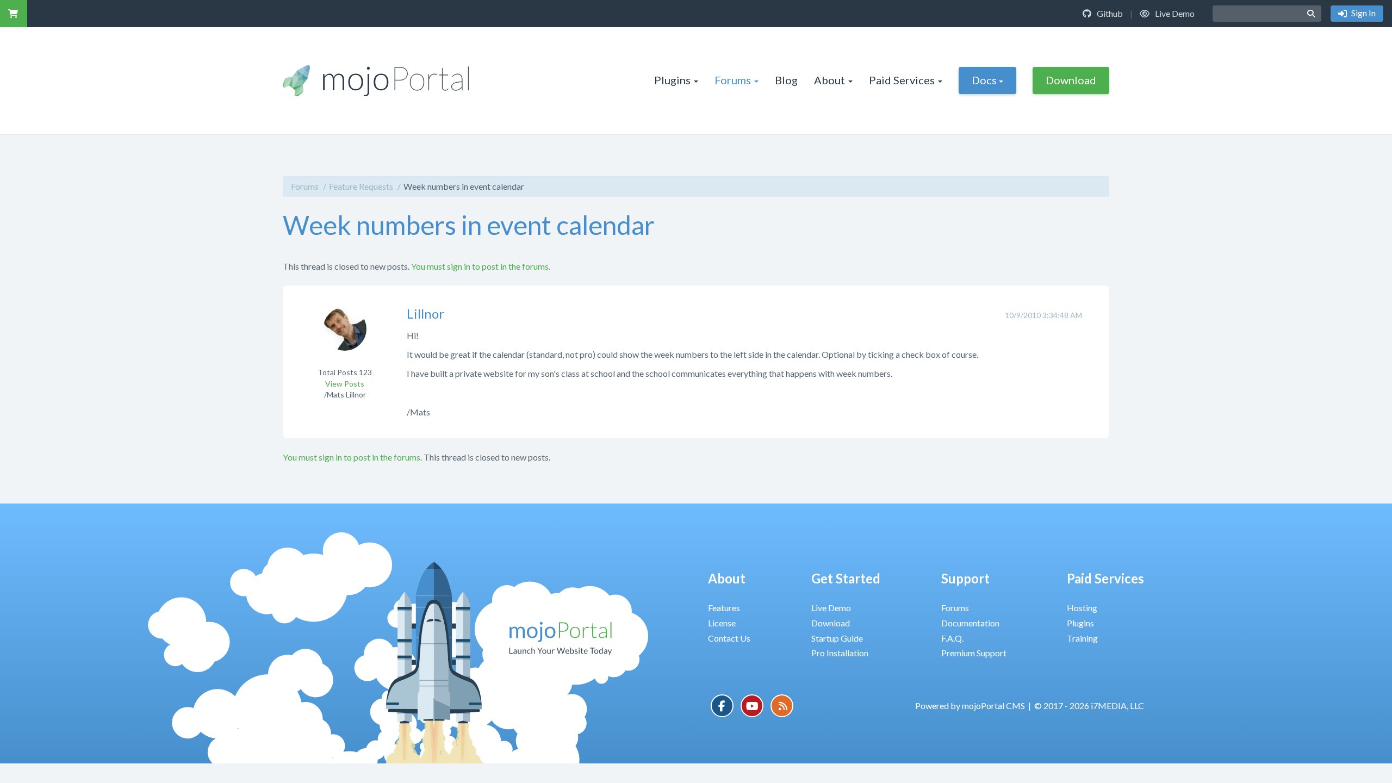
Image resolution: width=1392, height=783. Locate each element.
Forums (732, 79)
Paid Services (902, 79)
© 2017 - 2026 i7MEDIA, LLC (1089, 705)
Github (1109, 13)
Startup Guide (837, 638)
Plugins (672, 79)
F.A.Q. (952, 638)
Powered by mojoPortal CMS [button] (970, 705)
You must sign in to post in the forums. (480, 266)
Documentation (970, 623)
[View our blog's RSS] (781, 705)
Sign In (1363, 13)
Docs (984, 79)
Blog (786, 79)
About (829, 79)
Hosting (1082, 607)
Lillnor (425, 313)
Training (1082, 638)
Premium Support (973, 653)
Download (1071, 79)
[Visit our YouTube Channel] (752, 705)
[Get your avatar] (344, 335)
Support (965, 578)
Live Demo (1174, 13)
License (722, 623)
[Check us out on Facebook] (722, 705)
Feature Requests (361, 186)
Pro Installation (839, 653)
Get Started (845, 578)
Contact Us (729, 638)
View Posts (344, 383)
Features (724, 607)
